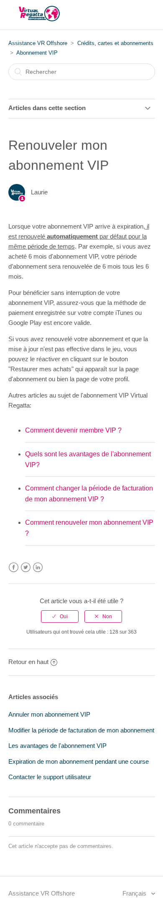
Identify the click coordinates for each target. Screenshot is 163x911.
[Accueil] (39, 19)
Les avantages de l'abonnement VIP (57, 745)
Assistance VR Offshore (37, 43)
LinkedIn (38, 567)
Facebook (13, 567)
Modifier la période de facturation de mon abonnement (81, 730)
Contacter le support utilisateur (49, 776)
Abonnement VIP (37, 53)
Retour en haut (28, 661)
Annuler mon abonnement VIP (49, 714)
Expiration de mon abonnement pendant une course (78, 761)
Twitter (25, 567)
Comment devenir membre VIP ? (73, 430)
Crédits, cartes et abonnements (115, 43)
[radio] (60, 616)
